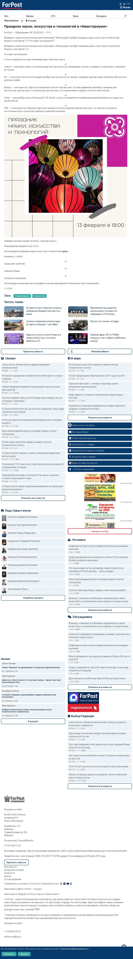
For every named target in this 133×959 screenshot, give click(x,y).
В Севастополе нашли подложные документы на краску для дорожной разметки (32, 488)
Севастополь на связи (83, 425)
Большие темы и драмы (84, 457)
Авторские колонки (14, 869)
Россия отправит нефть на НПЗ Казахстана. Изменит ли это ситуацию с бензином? (32, 399)
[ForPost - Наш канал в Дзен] (72, 883)
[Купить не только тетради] (78, 325)
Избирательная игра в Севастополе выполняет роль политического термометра (26, 711)
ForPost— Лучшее (32, 888)
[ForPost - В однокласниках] (71, 883)
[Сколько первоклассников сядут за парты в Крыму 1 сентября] (14, 325)
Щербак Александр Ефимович (23, 549)
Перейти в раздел (33, 597)
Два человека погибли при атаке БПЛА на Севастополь (97, 678)
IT (125, 16)
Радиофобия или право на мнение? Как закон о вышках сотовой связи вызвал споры (30, 477)
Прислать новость (33, 351)
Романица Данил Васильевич (23, 565)
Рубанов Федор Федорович (22, 532)
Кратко (7, 876)
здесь (65, 251)
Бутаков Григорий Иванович (22, 524)
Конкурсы (101, 16)
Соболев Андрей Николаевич (23, 516)
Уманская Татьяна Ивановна (22, 557)
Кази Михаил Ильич (18, 589)
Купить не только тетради (104, 321)
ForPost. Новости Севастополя (43, 894)
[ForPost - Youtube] (68, 883)
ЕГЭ (53, 16)
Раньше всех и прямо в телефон (88, 450)
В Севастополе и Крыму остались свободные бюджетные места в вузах (44, 310)
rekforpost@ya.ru (12, 936)
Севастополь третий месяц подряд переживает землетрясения (26, 366)
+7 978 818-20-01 (12, 931)
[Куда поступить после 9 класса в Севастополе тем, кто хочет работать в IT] (14, 338)
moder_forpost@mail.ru (22, 840)
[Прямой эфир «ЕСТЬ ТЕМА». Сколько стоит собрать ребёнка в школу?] (78, 338)
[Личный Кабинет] (121, 3)
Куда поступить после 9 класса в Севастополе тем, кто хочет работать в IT (43, 337)
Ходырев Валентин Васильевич (23, 581)
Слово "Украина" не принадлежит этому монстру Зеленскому (31, 667)
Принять (24, 954)
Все (6, 16)
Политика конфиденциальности (74, 949)
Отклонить (9, 954)
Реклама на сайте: (13, 923)
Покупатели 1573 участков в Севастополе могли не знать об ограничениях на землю (33, 466)
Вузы (75, 16)
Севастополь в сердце (83, 444)
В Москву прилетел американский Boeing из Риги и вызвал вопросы (32, 421)
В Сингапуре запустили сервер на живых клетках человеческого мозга (26, 444)
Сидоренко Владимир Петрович (24, 541)
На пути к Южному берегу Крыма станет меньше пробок (97, 590)
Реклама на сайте (13, 809)
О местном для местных (84, 438)
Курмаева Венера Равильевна (23, 573)
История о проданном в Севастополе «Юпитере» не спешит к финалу (32, 377)
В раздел (33, 721)
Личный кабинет (100, 351)
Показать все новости (33, 498)
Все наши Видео (80, 432)
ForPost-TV (9, 873)
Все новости (10, 866)
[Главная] (12, 3)
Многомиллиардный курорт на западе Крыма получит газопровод (29, 432)
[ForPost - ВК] (64, 883)
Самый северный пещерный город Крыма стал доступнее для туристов (31, 388)
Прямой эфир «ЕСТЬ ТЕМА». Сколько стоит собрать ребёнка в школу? (107, 337)
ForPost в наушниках (83, 469)
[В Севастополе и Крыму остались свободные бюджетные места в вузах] (14, 311)
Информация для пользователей (104, 850)
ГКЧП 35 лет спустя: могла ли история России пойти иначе (98, 766)
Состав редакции (12, 879)
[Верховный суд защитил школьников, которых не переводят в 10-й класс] (78, 311)
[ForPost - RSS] (61, 883)
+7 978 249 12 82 (12, 845)
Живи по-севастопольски (84, 463)
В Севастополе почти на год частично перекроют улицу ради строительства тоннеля (33, 410)
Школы (30, 16)
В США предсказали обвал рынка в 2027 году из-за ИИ (97, 375)
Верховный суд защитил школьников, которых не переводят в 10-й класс (103, 310)
